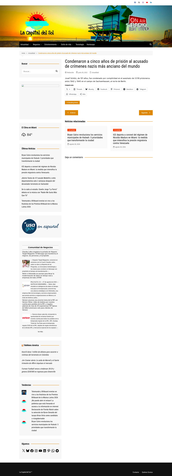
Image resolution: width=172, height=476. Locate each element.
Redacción (70, 72)
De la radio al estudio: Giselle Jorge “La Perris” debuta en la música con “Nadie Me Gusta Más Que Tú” (39, 192)
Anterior (73, 113)
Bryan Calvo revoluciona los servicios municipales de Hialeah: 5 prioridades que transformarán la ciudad (85, 137)
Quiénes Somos (147, 472)
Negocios (36, 44)
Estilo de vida (66, 44)
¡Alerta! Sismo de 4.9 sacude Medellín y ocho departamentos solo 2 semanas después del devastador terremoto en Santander (39, 181)
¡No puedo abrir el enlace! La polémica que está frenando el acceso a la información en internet (45, 403)
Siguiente (144, 113)
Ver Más (40, 332)
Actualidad (24, 44)
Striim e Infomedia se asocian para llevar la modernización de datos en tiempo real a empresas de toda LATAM (38, 276)
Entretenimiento (50, 44)
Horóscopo (91, 44)
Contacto (136, 472)
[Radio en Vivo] (138, 23)
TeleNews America (31, 345)
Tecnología (80, 44)
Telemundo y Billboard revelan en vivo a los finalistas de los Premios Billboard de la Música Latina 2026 (40, 204)
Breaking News (73, 102)
